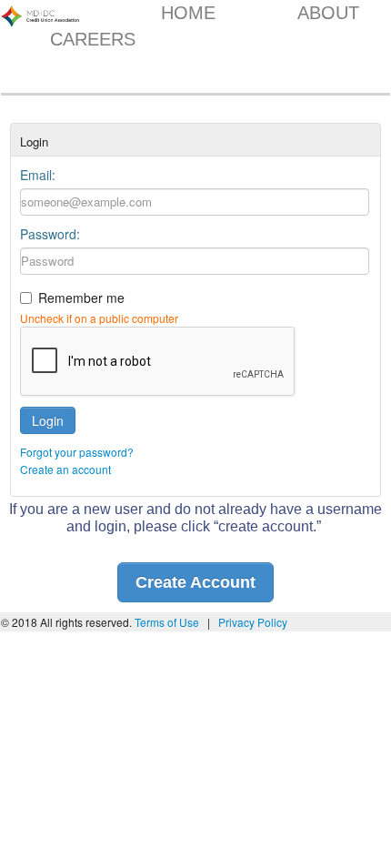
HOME (188, 13)
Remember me (81, 297)
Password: (50, 234)
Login (48, 420)
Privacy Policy (252, 622)
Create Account (195, 582)
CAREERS (92, 39)
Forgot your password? (77, 451)
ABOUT (328, 13)
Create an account (65, 469)
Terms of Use (168, 622)
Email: (37, 175)
